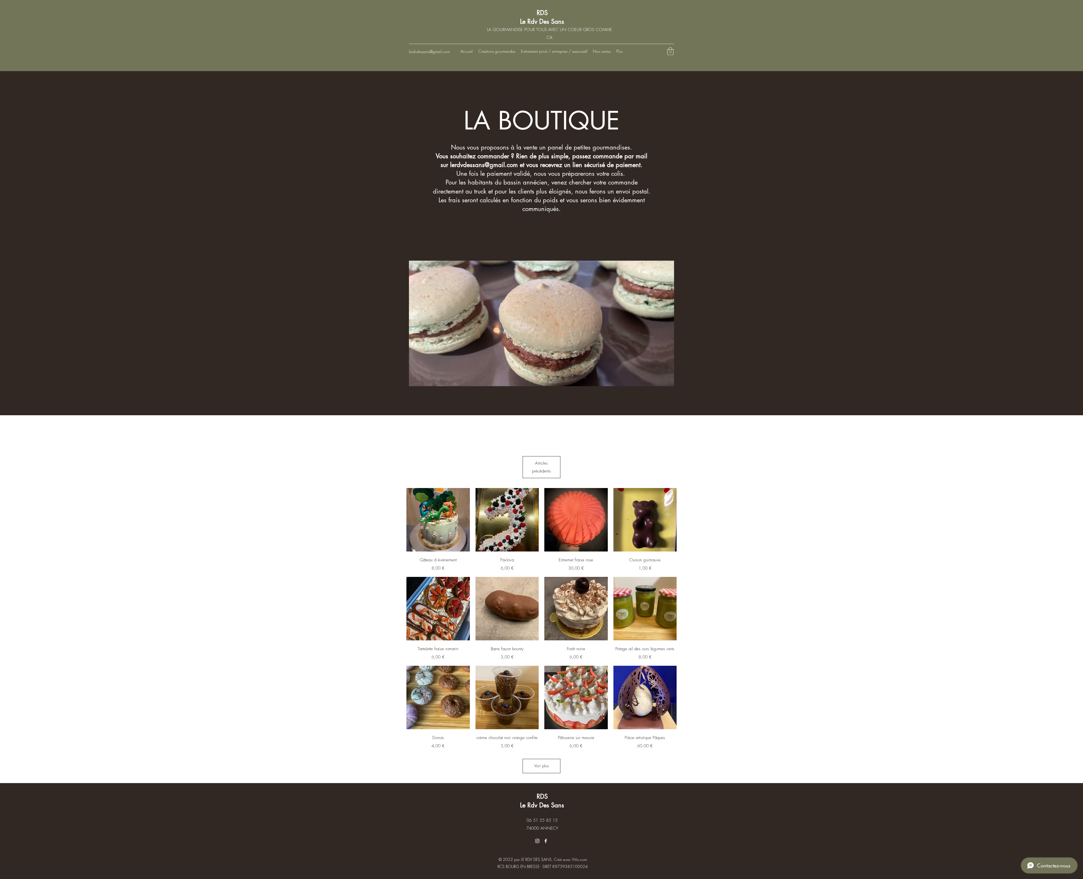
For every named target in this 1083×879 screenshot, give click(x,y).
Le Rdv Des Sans (542, 21)
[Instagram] (537, 841)
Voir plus (541, 766)
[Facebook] (546, 841)
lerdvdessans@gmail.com (429, 51)
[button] (670, 51)
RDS (542, 13)
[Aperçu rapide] (438, 519)
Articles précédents (541, 467)
